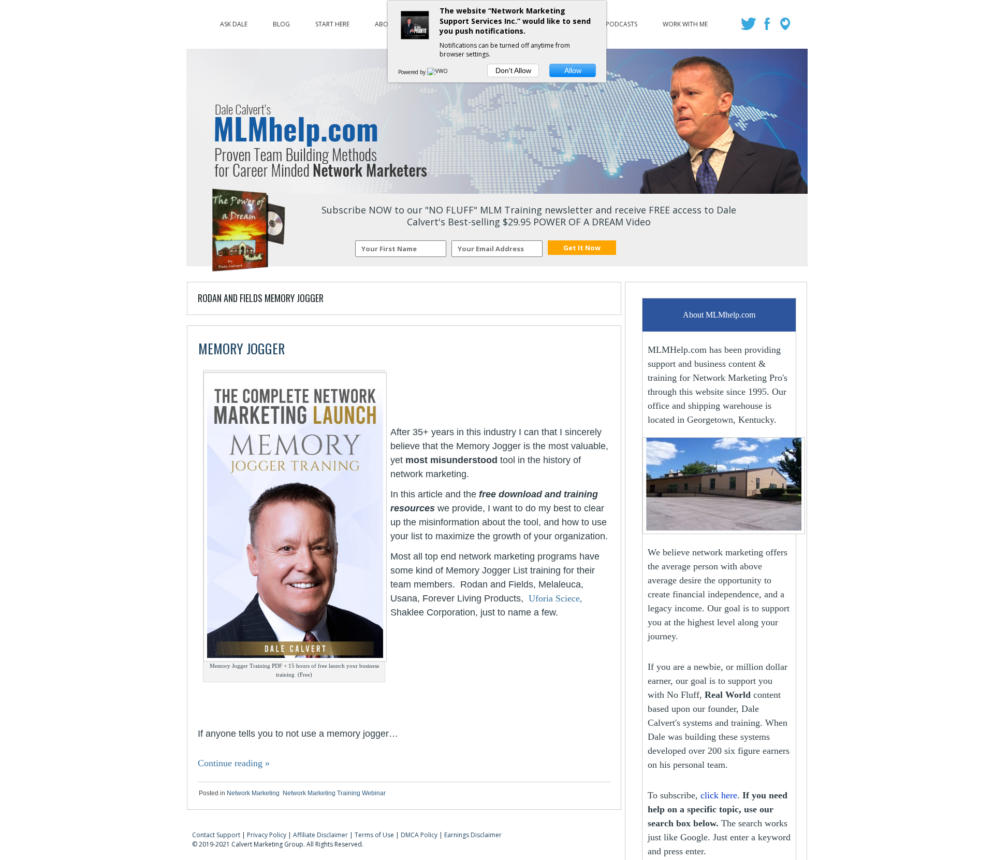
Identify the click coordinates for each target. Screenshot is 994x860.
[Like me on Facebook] (768, 27)
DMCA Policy (419, 834)
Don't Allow (513, 70)
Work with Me (685, 22)
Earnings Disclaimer (473, 834)
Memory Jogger (241, 348)
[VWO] (438, 72)
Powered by (412, 72)
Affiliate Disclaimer (320, 834)
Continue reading (234, 763)
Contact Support (216, 834)
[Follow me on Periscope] (786, 27)
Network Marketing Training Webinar (334, 793)
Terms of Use (374, 834)
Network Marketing (253, 793)
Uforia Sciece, (555, 598)
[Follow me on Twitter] (750, 27)
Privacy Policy (266, 834)
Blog (281, 22)
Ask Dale (233, 22)
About (386, 22)
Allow (572, 70)
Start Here (332, 22)
